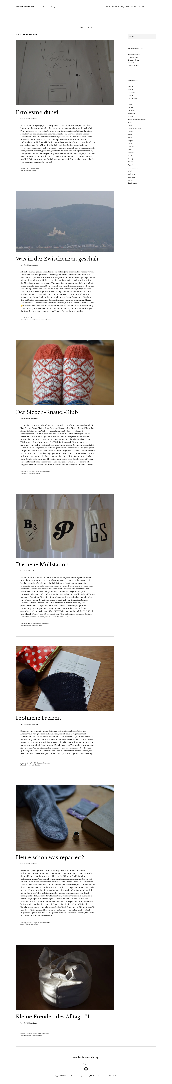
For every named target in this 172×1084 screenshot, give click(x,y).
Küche (130, 122)
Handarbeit (27, 170)
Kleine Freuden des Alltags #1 (53, 1017)
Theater (130, 162)
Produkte (37, 320)
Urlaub (49, 320)
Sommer (131, 153)
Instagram (86, 1070)
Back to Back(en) (134, 66)
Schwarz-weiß (133, 57)
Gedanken (131, 110)
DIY (21, 170)
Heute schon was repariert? (50, 857)
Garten (22, 320)
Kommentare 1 (35, 318)
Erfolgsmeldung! (37, 112)
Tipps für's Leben (134, 165)
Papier (130, 144)
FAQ (122, 7)
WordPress (93, 1076)
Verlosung (131, 174)
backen (130, 89)
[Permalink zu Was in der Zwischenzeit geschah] (65, 251)
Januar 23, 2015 (25, 623)
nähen (34, 170)
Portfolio (115, 7)
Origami (131, 141)
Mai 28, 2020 (24, 168)
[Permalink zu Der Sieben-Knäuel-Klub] (65, 404)
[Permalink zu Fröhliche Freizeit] (65, 710)
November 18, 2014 (26, 922)
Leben (130, 125)
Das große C (132, 63)
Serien (130, 150)
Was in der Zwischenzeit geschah (57, 259)
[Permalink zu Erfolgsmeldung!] (65, 105)
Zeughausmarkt (133, 183)
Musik (130, 135)
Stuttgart (131, 159)
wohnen (130, 180)
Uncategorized (133, 168)
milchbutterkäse (25, 6)
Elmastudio (113, 1076)
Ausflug (130, 86)
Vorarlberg (131, 177)
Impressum (142, 7)
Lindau (34, 1035)
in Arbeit (31, 473)
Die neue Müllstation (42, 564)
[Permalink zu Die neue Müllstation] (65, 557)
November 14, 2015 (26, 471)
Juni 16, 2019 (24, 318)
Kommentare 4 (35, 168)
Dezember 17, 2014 (26, 763)
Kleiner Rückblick (134, 54)
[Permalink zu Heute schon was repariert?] (65, 850)
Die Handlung (132, 98)
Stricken (43, 320)
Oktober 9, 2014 (25, 1033)
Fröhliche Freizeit (38, 718)
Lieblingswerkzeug (134, 128)
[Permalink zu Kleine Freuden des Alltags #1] (65, 1009)
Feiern (130, 104)
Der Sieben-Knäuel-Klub (47, 412)
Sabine (35, 119)
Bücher (22, 924)
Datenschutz (131, 7)
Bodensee (131, 92)
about (108, 7)
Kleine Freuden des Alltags (137, 119)
